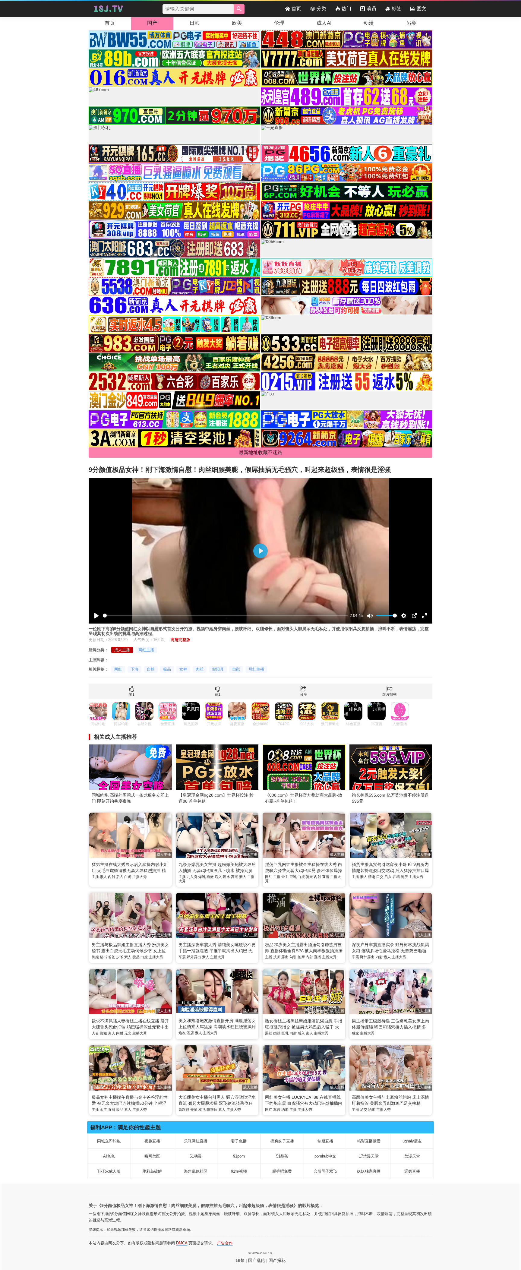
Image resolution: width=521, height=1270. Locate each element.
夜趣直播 (152, 1141)
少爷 (119, 957)
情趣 (371, 877)
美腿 (193, 1109)
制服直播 (325, 1141)
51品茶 (282, 1156)
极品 (167, 669)
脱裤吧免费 (282, 1171)
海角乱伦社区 (195, 1171)
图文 (421, 8)
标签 (396, 8)
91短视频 (239, 1171)
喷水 (226, 877)
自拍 (151, 669)
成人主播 (122, 650)
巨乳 (293, 877)
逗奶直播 (412, 1171)
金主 (285, 877)
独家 (355, 1033)
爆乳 (202, 877)
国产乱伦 (256, 1260)
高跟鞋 (183, 1109)
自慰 (236, 669)
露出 (285, 957)
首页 (296, 8)
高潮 (234, 877)
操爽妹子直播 (282, 1141)
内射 (111, 877)
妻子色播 (239, 1141)
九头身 (192, 877)
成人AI (324, 23)
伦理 (279, 23)
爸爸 (111, 957)
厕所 (404, 877)
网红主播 (146, 650)
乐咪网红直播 (195, 1141)
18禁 (240, 1260)
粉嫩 (210, 877)
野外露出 (194, 957)
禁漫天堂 (412, 1156)
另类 (411, 23)
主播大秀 (139, 877)
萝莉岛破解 (152, 1171)
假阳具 (218, 669)
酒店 (190, 1033)
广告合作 (225, 1243)
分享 (303, 694)
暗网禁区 (152, 1156)
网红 (118, 669)
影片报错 (389, 694)
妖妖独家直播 (368, 1171)
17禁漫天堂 (369, 1156)
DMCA (181, 1243)
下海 (134, 669)
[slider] (225, 615)
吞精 (396, 877)
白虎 (127, 877)
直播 (325, 877)
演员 (371, 8)
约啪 (285, 1109)
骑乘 (309, 877)
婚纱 (276, 1033)
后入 (119, 877)
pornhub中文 (325, 1156)
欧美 (237, 23)
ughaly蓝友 (412, 1141)
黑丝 (268, 1033)
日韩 (194, 23)
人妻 (95, 1033)
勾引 (293, 957)
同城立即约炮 (109, 1141)
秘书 (103, 957)
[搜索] (239, 9)
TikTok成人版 (109, 1171)
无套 (127, 1033)
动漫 (369, 23)
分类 (321, 8)
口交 (380, 877)
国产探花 (277, 1260)
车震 (182, 957)
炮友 (182, 1033)
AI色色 (109, 1156)
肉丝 (200, 669)
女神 (183, 669)
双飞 (202, 1109)
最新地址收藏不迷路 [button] (260, 452)
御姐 (95, 957)
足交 (363, 1109)
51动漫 (196, 1156)
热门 (346, 8)
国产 (152, 23)
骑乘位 (212, 1109)
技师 (276, 957)
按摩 (301, 957)
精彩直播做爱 (368, 1141)
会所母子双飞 (325, 1171)
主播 (95, 877)
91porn (239, 1156)
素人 (103, 877)
